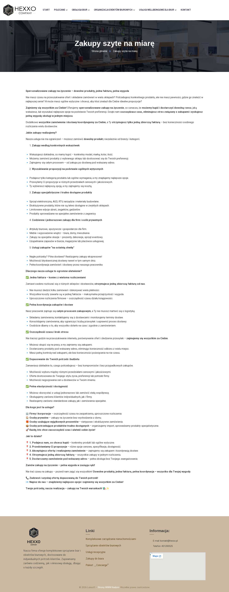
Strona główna (99, 51)
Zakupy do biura (95, 558)
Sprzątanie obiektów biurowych (103, 545)
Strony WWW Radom (108, 587)
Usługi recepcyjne (96, 552)
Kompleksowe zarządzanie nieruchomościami (111, 539)
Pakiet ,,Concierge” (97, 565)
